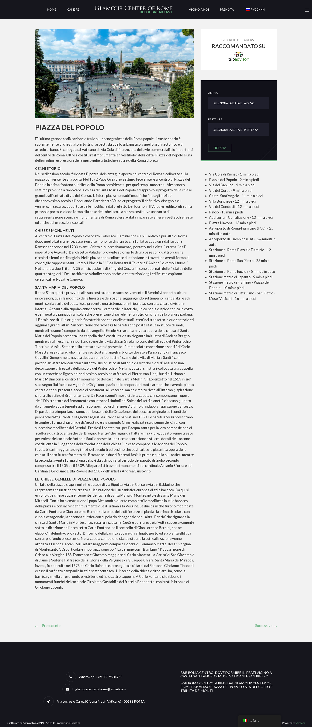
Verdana (300, 722)
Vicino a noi (199, 9)
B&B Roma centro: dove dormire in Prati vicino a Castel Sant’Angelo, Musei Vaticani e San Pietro (226, 674)
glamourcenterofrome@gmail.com (100, 689)
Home (51, 9)
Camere (73, 9)
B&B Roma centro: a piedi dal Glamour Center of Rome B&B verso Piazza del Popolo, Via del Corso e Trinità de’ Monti (226, 686)
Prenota (227, 9)
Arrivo (213, 92)
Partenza (215, 119)
